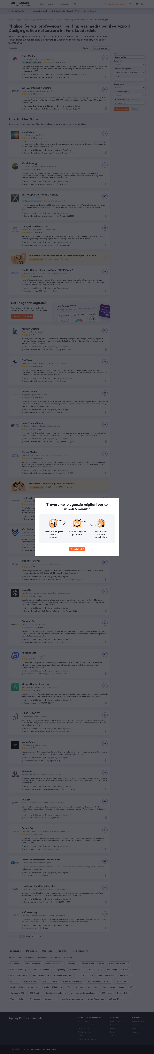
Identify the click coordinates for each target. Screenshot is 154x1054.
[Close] (116, 501)
